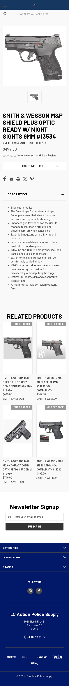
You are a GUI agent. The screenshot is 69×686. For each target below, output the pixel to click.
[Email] (11, 179)
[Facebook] (4, 179)
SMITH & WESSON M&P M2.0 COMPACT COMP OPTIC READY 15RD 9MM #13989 (17, 467)
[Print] (18, 179)
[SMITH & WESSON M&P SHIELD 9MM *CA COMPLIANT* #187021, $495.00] (51, 431)
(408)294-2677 (36, 637)
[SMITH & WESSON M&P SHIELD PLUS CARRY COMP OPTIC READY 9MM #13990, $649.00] (17, 347)
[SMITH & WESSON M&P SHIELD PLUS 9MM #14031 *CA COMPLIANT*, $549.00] (51, 347)
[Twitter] (25, 179)
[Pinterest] (32, 179)
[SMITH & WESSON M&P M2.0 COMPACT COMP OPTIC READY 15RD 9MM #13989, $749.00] (17, 431)
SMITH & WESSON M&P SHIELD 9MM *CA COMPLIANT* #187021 (49, 465)
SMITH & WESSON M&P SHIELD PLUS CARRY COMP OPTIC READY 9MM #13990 (18, 384)
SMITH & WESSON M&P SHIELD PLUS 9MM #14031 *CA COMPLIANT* (49, 384)
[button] (46, 155)
